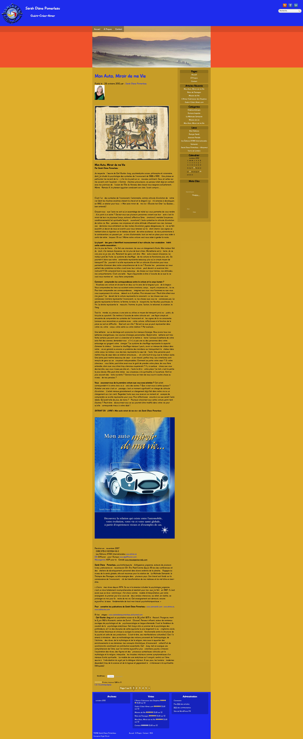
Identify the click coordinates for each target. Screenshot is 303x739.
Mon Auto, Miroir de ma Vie (120, 76)
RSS (151, 733)
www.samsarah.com (154, 606)
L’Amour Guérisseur (192, 206)
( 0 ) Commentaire (103, 684)
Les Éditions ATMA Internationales (194, 141)
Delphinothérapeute (190, 192)
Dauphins (195, 195)
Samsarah (194, 144)
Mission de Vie (194, 95)
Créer (194, 212)
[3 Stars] (98, 682)
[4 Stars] (99, 682)
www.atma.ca (169, 606)
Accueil (97, 29)
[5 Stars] (101, 682)
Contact (118, 29)
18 (194, 168)
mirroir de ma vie (196, 206)
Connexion (177, 700)
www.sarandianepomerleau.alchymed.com (126, 614)
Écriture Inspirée (194, 113)
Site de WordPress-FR (182, 711)
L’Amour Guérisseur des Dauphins (194, 99)
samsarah (193, 199)
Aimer (188, 209)
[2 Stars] (97, 682)
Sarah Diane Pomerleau (136, 83)
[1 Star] (95, 682)
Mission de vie (194, 120)
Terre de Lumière (194, 151)
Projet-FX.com (105, 736)
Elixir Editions (194, 131)
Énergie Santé (194, 134)
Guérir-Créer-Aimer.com (194, 102)
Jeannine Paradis (194, 137)
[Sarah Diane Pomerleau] (12, 23)
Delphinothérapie (194, 110)
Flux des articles (181, 704)
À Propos (108, 29)
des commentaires (182, 707)
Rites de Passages (194, 92)
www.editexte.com (102, 609)
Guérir (188, 200)
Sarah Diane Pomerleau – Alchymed (194, 147)
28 (200, 171)
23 (190, 171)
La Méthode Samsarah (194, 116)
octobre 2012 (101, 700)
